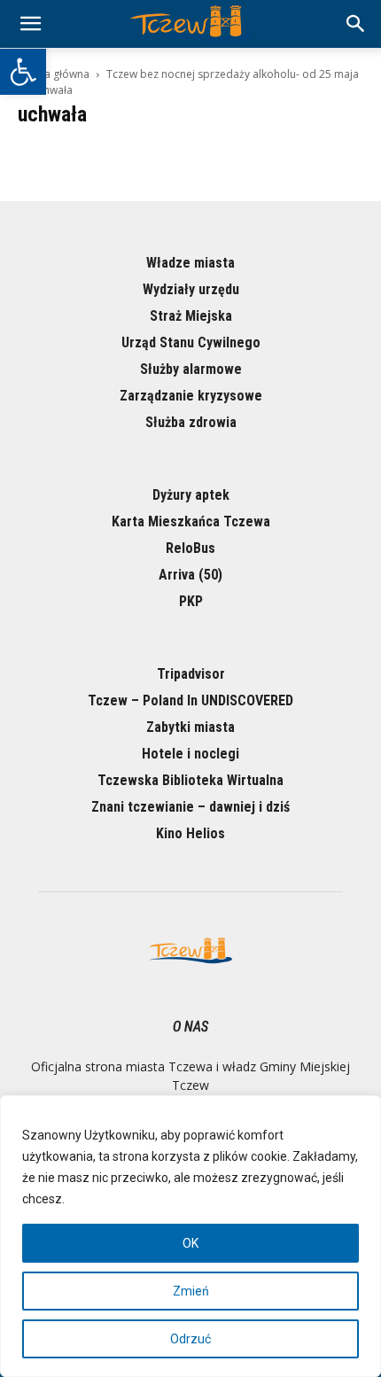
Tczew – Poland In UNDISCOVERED (190, 700)
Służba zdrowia (191, 422)
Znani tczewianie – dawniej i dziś (190, 806)
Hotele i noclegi (190, 753)
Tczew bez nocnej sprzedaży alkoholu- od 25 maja (232, 74)
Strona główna (53, 74)
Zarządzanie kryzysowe (191, 395)
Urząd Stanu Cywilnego (190, 342)
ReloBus (190, 548)
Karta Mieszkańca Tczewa (191, 521)
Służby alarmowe (191, 369)
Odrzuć (190, 1339)
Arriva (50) (190, 574)
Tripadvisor (191, 673)
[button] (23, 72)
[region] (190, 1236)
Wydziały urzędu (191, 289)
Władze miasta (190, 262)
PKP (191, 601)
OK (190, 1243)
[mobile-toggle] (30, 24)
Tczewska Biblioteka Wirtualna (190, 780)
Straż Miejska (191, 315)
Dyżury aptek (190, 494)
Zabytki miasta (190, 727)
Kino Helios (190, 833)
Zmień (191, 1291)
